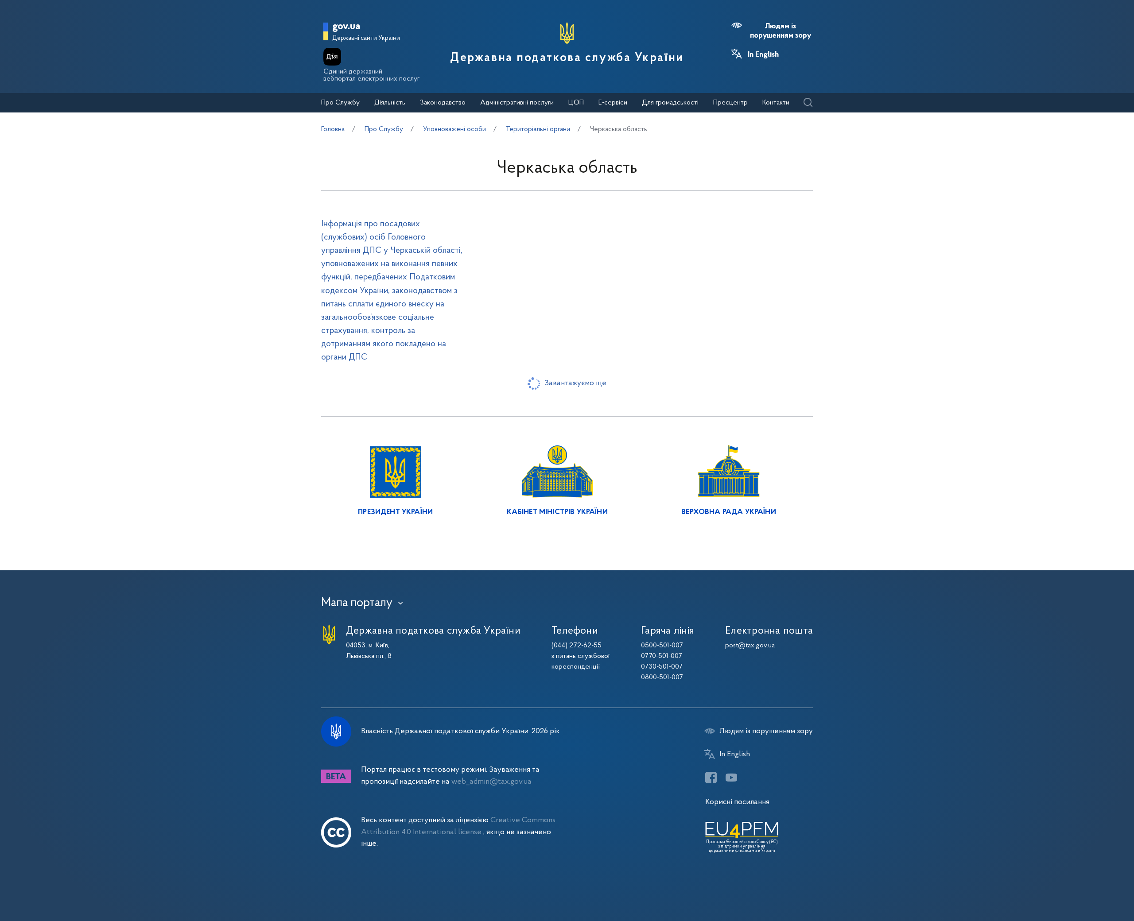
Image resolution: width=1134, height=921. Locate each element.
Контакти (775, 102)
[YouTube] (731, 777)
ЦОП (576, 102)
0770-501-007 (661, 656)
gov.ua (346, 27)
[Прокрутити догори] (1090, 885)
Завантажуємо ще (575, 383)
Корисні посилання (737, 802)
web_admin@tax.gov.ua (491, 782)
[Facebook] (711, 777)
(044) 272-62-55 (576, 645)
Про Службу (340, 102)
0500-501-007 (662, 645)
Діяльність (389, 102)
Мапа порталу (356, 603)
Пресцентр (730, 102)
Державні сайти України (366, 38)
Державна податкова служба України (567, 58)
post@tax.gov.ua (750, 645)
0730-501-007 (662, 666)
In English (763, 55)
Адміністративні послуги (517, 102)
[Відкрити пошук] (808, 103)
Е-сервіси (612, 102)
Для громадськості (670, 102)
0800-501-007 (662, 677)
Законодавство (443, 102)
